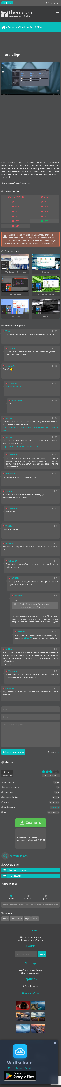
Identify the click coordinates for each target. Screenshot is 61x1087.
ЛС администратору (31, 937)
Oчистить (52, 752)
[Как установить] (5, 856)
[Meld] (46, 306)
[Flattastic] (15, 306)
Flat (40, 27)
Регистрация (53, 3)
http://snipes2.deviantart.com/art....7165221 (22, 446)
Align (27, 918)
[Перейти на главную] (3, 27)
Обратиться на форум (31, 970)
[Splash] (46, 262)
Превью (46, 898)
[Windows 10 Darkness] (15, 262)
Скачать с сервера (18, 869)
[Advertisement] (30, 42)
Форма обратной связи (31, 940)
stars (35, 918)
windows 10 (16, 918)
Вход (8, 3)
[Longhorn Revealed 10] (46, 284)
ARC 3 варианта (13, 386)
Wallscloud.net (31, 986)
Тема (5, 918)
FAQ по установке (31, 973)
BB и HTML (28, 898)
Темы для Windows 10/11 (22, 27)
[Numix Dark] (15, 284)
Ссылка (11, 898)
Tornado (55, 807)
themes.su (21, 13)
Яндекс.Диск (15, 875)
